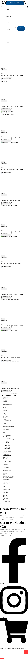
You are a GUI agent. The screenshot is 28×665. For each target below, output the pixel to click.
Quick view (3, 68)
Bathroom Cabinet (7, 406)
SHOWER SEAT (6, 473)
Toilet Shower (8, 451)
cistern (4, 408)
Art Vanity (5, 400)
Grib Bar (7, 442)
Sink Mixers (5, 474)
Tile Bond (7, 467)
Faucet (4, 419)
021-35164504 (16, 2)
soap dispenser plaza (9, 449)
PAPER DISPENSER (7, 455)
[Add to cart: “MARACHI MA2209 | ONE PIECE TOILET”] (1, 321)
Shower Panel (6, 471)
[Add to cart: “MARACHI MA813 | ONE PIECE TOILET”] (1, 384)
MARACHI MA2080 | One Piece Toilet (11, 263)
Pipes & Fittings (6, 458)
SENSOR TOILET (6, 469)
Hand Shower (6, 427)
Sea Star (5, 466)
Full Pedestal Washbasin (8, 422)
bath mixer (5, 401)
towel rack (5, 480)
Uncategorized (6, 483)
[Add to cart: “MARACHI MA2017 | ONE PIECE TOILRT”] (1, 102)
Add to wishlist (4, 69)
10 (14, 393)
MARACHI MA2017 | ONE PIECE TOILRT (12, 106)
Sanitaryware (5, 464)
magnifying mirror (8, 447)
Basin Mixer (7, 501)
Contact (8, 48)
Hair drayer (7, 444)
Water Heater (6, 496)
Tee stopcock (8, 435)
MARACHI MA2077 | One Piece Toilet (11, 232)
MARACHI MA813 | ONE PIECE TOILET (11, 388)
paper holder (5, 457)
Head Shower (6, 429)
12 (16, 393)
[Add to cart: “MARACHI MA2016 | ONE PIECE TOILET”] (1, 71)
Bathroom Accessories (7, 404)
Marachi (4, 432)
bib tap (4, 407)
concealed (5, 410)
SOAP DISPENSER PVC (8, 477)
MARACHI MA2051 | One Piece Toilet (11, 138)
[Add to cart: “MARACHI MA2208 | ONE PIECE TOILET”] (1, 290)
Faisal (4, 417)
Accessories (5, 397)
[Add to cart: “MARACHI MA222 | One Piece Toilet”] (1, 353)
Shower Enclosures (7, 470)
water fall (5, 495)
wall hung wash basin (7, 490)
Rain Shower (7, 448)
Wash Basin (5, 492)
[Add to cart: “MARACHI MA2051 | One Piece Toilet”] (1, 133)
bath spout (5, 403)
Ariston (4, 398)
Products (9, 22)
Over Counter (6, 454)
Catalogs (9, 35)
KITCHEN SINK (8, 461)
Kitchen (4, 430)
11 (15, 393)
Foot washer (7, 441)
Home (8, 9)
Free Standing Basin (7, 420)
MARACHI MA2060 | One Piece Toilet (11, 200)
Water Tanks (5, 498)
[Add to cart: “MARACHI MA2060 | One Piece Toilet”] (1, 196)
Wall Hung (5, 488)
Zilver (4, 499)
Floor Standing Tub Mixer (10, 439)
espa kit (4, 414)
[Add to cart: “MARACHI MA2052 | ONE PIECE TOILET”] (1, 165)
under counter (6, 485)
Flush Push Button (9, 425)
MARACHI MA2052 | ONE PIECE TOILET (12, 169)
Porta (4, 460)
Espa (4, 413)
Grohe (4, 423)
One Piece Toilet (6, 452)
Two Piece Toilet (6, 482)
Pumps (4, 463)
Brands (8, 29)
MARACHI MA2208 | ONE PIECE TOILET (12, 294)
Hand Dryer (7, 445)
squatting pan (6, 479)
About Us (9, 16)
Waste (4, 493)
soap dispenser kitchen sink (8, 476)
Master (4, 433)
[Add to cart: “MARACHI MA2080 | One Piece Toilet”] (1, 259)
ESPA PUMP (5, 416)
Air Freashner (8, 438)
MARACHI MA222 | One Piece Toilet (10, 357)
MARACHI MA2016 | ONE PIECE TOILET (12, 75)
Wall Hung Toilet (6, 489)
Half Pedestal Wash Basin (8, 426)
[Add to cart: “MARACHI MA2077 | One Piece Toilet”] (1, 227)
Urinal (4, 486)
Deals (8, 42)
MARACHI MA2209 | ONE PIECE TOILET (12, 326)
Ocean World (5, 436)
